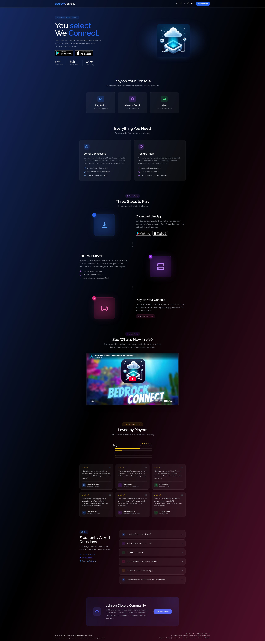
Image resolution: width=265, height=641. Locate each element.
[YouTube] (181, 3)
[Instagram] (188, 3)
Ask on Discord (87, 558)
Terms (175, 638)
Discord (161, 638)
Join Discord (164, 611)
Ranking (181, 638)
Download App (203, 4)
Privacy (168, 638)
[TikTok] (185, 3)
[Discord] (192, 3)
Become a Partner (88, 561)
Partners (200, 638)
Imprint (207, 638)
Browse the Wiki (87, 554)
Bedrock (65, 3)
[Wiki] (177, 3)
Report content (191, 638)
